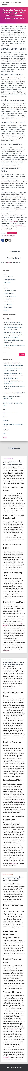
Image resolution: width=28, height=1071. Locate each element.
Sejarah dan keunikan (19, 801)
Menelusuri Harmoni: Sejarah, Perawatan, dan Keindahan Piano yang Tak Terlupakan (13, 462)
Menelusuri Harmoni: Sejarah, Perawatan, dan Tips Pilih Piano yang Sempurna (13, 878)
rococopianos (13, 221)
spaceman (6, 310)
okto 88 (5, 409)
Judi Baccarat (6, 429)
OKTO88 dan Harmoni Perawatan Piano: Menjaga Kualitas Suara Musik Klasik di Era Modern (13, 404)
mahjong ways (7, 282)
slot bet (5, 437)
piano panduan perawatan (10, 296)
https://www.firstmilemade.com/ (10, 412)
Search (5, 352)
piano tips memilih (8, 299)
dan (5, 235)
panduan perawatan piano (10, 290)
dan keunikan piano (12, 233)
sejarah (13, 235)
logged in (9, 262)
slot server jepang (8, 307)
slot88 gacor (6, 420)
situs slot (5, 416)
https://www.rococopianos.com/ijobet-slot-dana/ (14, 392)
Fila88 (4, 433)
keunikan (9, 235)
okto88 (5, 285)
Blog (5, 274)
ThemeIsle (19, 1067)
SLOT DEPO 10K (8, 304)
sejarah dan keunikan (9, 301)
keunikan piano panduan (9, 279)
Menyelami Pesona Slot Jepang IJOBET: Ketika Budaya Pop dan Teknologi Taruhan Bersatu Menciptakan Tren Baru (13, 335)
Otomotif (6, 287)
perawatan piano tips (8, 293)
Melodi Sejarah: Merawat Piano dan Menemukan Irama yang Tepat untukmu (13, 664)
